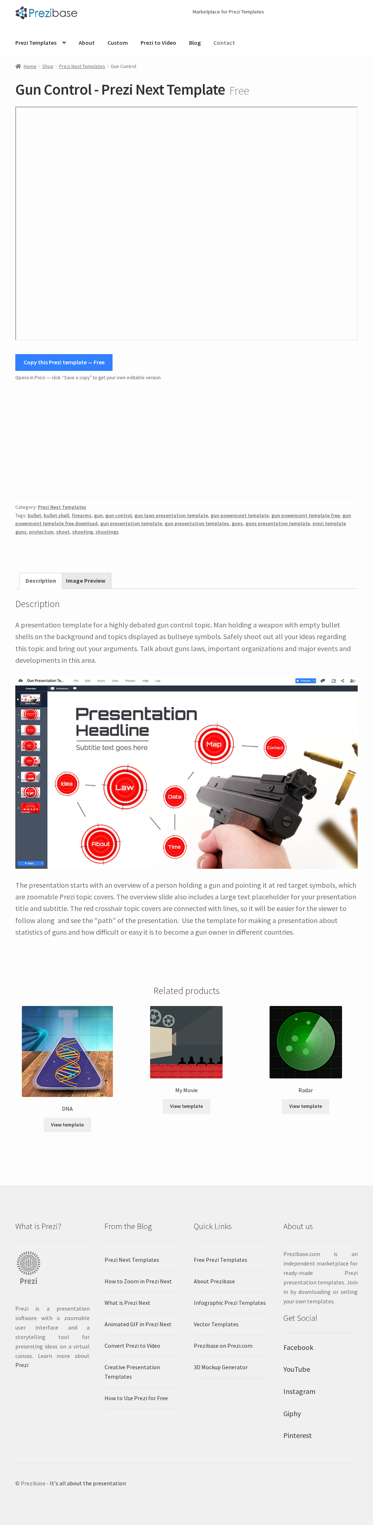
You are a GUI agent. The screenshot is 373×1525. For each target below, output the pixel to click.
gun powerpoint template (240, 515)
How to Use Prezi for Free (136, 1398)
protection (41, 531)
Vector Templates (216, 1324)
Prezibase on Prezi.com (223, 1345)
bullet (34, 515)
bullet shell (56, 515)
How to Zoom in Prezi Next (138, 1281)
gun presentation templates (197, 523)
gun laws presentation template (171, 515)
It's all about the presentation (88, 1483)
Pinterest (297, 1435)
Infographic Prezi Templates (230, 1302)
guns (237, 523)
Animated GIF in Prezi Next (138, 1324)
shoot (63, 531)
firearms (81, 515)
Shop (48, 66)
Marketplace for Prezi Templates (228, 11)
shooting (82, 531)
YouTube (296, 1369)
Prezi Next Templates (82, 66)
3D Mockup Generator (221, 1367)
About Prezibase (214, 1281)
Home (30, 66)
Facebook (298, 1347)
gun (98, 515)
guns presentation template (278, 523)
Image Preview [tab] (85, 580)
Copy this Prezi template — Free (64, 362)
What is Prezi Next (127, 1302)
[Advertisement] (186, 440)
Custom (117, 42)
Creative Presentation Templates (132, 1371)
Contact (224, 42)
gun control (118, 515)
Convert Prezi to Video (132, 1345)
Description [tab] (40, 580)
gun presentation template (131, 523)
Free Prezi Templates (220, 1259)
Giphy (292, 1413)
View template (67, 1124)
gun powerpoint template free (305, 515)
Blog (195, 42)
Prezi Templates (35, 42)
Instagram (299, 1391)
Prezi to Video (158, 42)
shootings (107, 531)
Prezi (21, 1364)
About (87, 42)
